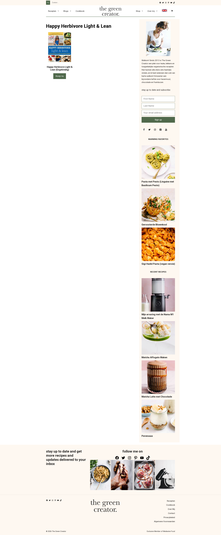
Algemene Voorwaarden (164, 521)
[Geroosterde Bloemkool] (158, 205)
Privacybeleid (169, 517)
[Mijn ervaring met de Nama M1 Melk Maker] (158, 295)
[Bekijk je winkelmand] (172, 11)
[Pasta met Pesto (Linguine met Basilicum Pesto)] (158, 162)
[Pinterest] (160, 129)
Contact (171, 513)
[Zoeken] (48, 3)
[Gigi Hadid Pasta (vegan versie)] (158, 245)
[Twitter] (149, 129)
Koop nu (60, 76)
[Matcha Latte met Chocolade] (158, 377)
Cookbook (80, 11)
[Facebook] (144, 129)
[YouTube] (166, 129)
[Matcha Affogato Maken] (158, 338)
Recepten (52, 11)
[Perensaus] (158, 417)
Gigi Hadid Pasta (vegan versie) (158, 263)
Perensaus (147, 436)
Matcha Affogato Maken (154, 357)
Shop (138, 11)
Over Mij (171, 509)
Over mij (151, 11)
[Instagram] (155, 129)
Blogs (65, 11)
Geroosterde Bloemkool (154, 224)
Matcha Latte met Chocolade (157, 396)
